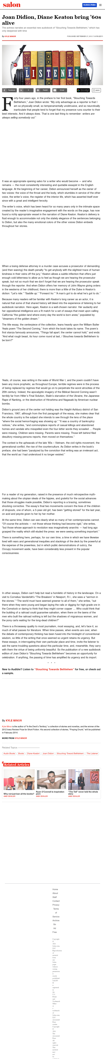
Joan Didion (48, 754)
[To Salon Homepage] (11, 4)
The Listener (92, 754)
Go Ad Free (54, 928)
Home (55, 890)
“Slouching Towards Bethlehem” (54, 669)
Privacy (55, 905)
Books (21, 754)
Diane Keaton (33, 754)
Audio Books (9, 754)
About (55, 893)
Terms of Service (55, 913)
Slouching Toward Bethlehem (70, 754)
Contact (56, 901)
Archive (55, 921)
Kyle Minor (10, 36)
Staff (54, 897)
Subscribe (89, 5)
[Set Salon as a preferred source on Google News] (83, 90)
